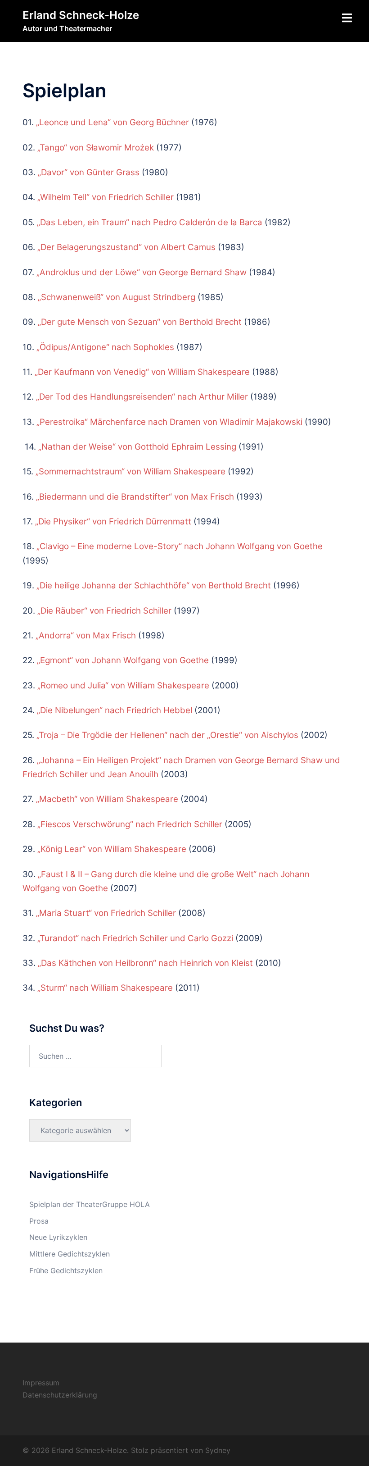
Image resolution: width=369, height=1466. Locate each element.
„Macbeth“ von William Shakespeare (107, 799)
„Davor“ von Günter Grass (89, 172)
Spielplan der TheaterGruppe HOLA (89, 1204)
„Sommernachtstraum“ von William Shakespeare (130, 471)
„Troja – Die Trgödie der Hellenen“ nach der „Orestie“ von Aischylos (167, 735)
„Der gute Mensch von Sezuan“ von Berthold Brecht (140, 322)
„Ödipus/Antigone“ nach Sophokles (105, 347)
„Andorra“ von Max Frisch (86, 635)
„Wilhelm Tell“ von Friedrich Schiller (105, 197)
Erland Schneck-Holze (80, 15)
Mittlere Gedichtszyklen (69, 1253)
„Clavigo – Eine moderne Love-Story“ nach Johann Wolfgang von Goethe (179, 546)
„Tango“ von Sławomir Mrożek (95, 147)
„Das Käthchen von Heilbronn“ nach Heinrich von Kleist (145, 963)
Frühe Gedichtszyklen (66, 1270)
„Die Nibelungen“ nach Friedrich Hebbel (114, 710)
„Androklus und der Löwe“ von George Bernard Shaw (141, 272)
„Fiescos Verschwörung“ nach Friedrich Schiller (129, 824)
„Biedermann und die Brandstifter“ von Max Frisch (135, 497)
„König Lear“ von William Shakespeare (111, 849)
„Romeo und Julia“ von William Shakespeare (123, 685)
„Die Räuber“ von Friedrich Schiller (104, 611)
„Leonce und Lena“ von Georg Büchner (113, 122)
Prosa (39, 1220)
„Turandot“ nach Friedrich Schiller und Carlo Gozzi (135, 938)
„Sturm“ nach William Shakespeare (106, 988)
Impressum (40, 1382)
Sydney (217, 1450)
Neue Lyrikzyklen (58, 1237)
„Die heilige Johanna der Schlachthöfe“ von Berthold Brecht (153, 585)
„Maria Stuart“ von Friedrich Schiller (106, 913)
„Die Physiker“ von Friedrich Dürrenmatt (113, 521)
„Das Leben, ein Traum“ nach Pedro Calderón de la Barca (149, 222)
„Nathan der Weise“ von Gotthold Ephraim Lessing (137, 447)
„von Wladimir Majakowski (169, 422)
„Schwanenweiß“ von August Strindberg (116, 297)
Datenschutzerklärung (59, 1394)
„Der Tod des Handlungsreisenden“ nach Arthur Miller (142, 397)
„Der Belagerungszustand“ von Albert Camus (126, 247)
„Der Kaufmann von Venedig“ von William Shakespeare (142, 372)
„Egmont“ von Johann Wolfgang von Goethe (123, 660)
